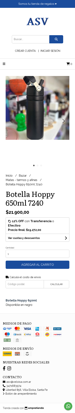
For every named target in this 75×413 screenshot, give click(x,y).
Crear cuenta (25, 50)
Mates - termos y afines (22, 180)
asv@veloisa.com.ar (18, 381)
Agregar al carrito (37, 264)
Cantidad (10, 248)
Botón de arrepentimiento (21, 393)
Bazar (23, 175)
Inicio (9, 175)
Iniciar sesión (50, 50)
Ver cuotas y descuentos (24, 238)
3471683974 (13, 385)
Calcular (56, 284)
